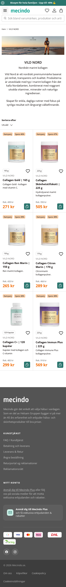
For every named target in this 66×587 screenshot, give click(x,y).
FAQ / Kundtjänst (13, 440)
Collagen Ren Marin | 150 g (16, 265)
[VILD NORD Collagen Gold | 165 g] (16, 152)
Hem (4, 29)
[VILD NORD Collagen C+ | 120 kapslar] (16, 314)
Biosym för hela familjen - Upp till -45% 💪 (33, 2)
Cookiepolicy (39, 573)
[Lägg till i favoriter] (27, 171)
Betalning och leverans (16, 445)
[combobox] (33, 18)
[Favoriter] (47, 10)
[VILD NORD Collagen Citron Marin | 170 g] (49, 235)
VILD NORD (14, 29)
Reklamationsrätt (13, 468)
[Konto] (54, 10)
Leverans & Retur (13, 451)
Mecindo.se (18, 565)
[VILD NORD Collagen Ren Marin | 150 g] (16, 235)
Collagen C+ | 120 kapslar (14, 344)
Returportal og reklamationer (20, 463)
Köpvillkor (21, 573)
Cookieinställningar (14, 581)
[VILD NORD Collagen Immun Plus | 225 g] (49, 314)
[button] (61, 10)
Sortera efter (9, 120)
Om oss (7, 573)
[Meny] (5, 10)
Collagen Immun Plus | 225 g (49, 344)
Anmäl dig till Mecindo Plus (19, 489)
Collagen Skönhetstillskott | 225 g (48, 184)
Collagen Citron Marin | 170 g (46, 265)
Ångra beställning (13, 457)
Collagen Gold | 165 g (16, 180)
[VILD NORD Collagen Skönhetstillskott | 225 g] (49, 152)
